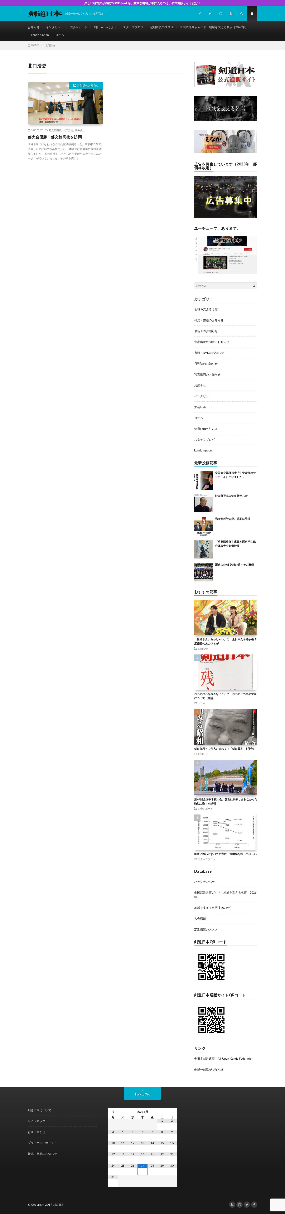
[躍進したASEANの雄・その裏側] (203, 572)
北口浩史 (68, 130)
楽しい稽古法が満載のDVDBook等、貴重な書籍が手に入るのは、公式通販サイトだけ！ (142, 3)
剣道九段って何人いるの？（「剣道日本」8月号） (225, 748)
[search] (254, 285)
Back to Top (142, 1094)
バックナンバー (204, 881)
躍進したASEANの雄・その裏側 (234, 564)
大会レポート (78, 27)
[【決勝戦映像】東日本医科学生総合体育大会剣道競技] (203, 549)
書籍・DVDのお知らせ (209, 352)
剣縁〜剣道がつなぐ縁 (208, 1069)
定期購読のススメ (161, 27)
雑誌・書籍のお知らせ (208, 320)
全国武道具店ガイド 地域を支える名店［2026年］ (214, 27)
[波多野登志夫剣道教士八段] (203, 503)
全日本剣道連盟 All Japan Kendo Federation (223, 1058)
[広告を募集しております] (225, 216)
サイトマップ (36, 1121)
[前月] (113, 1112)
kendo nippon (40, 35)
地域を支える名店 (206, 309)
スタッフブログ (133, 27)
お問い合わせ (36, 1132)
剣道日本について (39, 1110)
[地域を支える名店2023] (225, 120)
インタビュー (54, 27)
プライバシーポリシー (42, 1143)
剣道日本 (58, 1204)
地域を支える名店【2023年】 (213, 907)
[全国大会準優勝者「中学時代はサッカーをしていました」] (203, 480)
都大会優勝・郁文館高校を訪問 (55, 137)
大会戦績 (200, 918)
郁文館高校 (55, 130)
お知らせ (33, 27)
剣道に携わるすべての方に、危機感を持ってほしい (225, 854)
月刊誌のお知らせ (88, 85)
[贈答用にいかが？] (225, 152)
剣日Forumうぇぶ (105, 27)
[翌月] (172, 1112)
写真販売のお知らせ (207, 374)
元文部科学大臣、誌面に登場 (232, 518)
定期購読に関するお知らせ (211, 342)
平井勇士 (80, 130)
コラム (59, 35)
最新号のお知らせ (206, 331)
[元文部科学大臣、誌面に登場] (203, 526)
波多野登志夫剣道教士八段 (231, 495)
